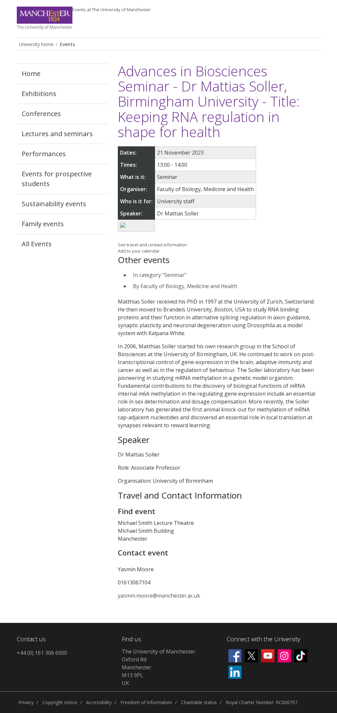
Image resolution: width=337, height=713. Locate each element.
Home (31, 73)
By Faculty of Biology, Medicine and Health (185, 286)
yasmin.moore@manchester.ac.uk (159, 595)
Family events (43, 223)
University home (36, 44)
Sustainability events (54, 203)
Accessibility (99, 702)
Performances (44, 153)
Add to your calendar (139, 251)
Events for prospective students (57, 178)
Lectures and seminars (57, 133)
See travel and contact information (152, 245)
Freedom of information (146, 702)
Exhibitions (39, 93)
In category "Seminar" (160, 275)
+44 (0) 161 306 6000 (42, 652)
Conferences (41, 113)
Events (111, 9)
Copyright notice (59, 702)
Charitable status (199, 702)
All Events (37, 243)
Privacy (26, 702)
